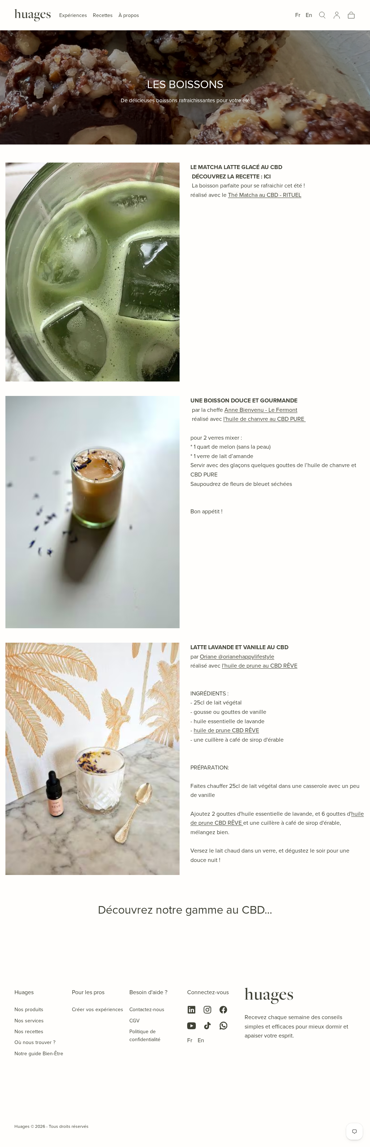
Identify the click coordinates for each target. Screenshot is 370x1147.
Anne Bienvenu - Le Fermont (260, 410)
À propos (129, 15)
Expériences (73, 15)
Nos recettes (28, 1031)
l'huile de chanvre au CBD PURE (264, 419)
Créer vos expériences (97, 1009)
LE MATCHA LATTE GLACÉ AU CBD (236, 167)
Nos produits (28, 1009)
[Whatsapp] (223, 1026)
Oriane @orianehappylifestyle (237, 656)
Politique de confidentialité (144, 1035)
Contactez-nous (146, 1009)
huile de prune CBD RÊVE (226, 730)
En (309, 15)
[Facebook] (223, 1010)
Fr (297, 15)
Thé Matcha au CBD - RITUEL (264, 195)
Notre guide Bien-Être (38, 1053)
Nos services (29, 1020)
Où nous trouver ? (34, 1042)
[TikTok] (207, 1026)
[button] (322, 15)
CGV (134, 1020)
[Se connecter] (336, 15)
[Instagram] (207, 1010)
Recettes (103, 15)
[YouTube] (191, 1026)
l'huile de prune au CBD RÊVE (259, 665)
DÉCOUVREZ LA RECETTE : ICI (230, 176)
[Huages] (269, 996)
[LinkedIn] (191, 1010)
